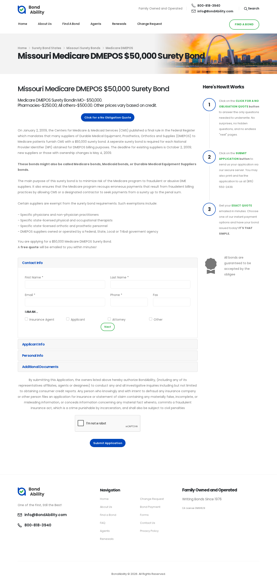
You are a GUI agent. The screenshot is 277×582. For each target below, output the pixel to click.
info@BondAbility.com (215, 11)
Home (22, 24)
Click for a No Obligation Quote (107, 117)
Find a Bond (71, 24)
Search (253, 8)
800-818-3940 (208, 5)
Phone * (116, 295)
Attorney (119, 319)
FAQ (102, 523)
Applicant (78, 319)
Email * (30, 295)
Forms (144, 515)
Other (158, 319)
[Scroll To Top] (269, 577)
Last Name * (119, 277)
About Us (45, 24)
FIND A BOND (244, 24)
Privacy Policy (149, 531)
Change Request (149, 24)
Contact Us (147, 523)
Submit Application (107, 443)
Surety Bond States (46, 48)
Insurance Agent (41, 319)
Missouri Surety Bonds (83, 48)
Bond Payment (150, 507)
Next (107, 327)
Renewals (119, 24)
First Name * (34, 277)
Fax (155, 295)
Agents (95, 24)
